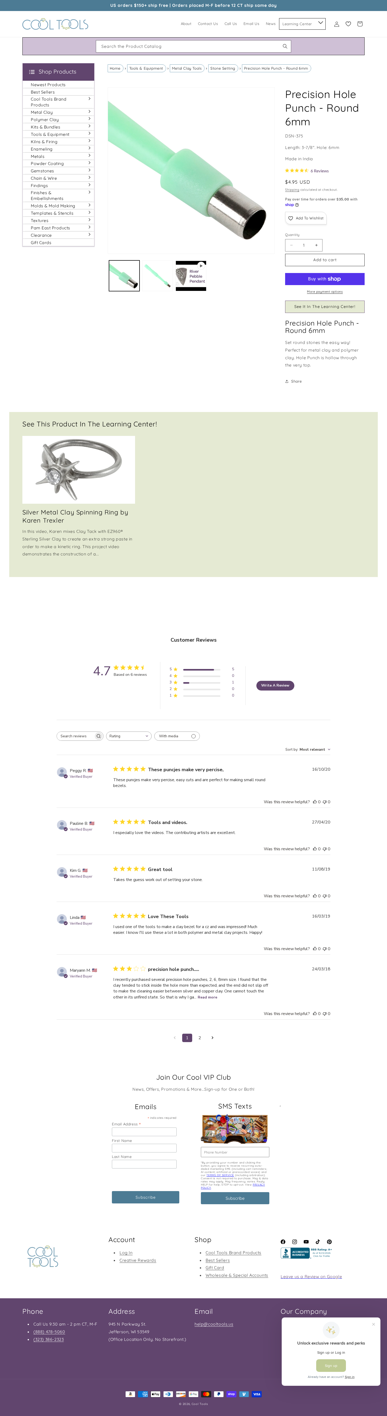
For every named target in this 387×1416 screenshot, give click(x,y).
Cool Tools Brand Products (233, 1252)
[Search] (285, 46)
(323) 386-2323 (48, 1339)
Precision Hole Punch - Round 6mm (276, 68)
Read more (207, 997)
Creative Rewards (138, 1260)
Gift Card (215, 1267)
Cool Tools (200, 1404)
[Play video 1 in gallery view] (191, 276)
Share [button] (296, 381)
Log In (126, 1252)
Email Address (126, 1124)
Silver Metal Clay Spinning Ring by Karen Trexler (75, 516)
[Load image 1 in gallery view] (124, 276)
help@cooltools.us (214, 1324)
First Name (122, 1140)
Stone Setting (222, 68)
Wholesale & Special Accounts (237, 1275)
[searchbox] (75, 736)
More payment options (325, 292)
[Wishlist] (348, 24)
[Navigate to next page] (212, 1038)
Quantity (292, 235)
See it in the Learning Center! (324, 306)
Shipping (292, 190)
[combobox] (193, 46)
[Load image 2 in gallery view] (157, 276)
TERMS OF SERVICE (220, 1175)
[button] (320, 21)
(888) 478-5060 (49, 1331)
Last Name (122, 1156)
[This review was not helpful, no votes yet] (324, 802)
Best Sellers (218, 1260)
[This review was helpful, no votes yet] (315, 802)
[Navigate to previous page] (175, 1038)
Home (115, 68)
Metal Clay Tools (187, 68)
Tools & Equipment (146, 68)
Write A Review (275, 685)
